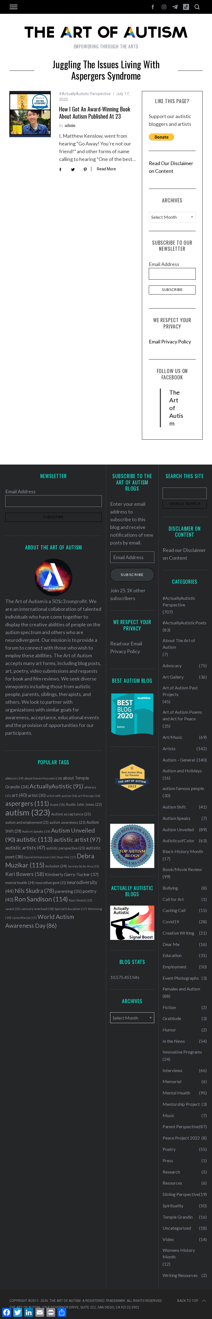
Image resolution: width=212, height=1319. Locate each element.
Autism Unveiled (178, 829)
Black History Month (183, 851)
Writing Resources (180, 1275)
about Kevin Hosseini (43, 778)
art (19, 795)
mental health (20, 882)
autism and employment (27, 822)
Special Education (71, 909)
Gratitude (172, 1018)
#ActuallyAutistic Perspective (85, 94)
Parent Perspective (181, 1126)
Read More (106, 169)
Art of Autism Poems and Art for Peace (182, 715)
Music (168, 1115)
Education (172, 955)
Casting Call (174, 910)
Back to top (187, 1301)
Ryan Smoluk (80, 900)
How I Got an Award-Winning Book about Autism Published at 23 (94, 112)
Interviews (172, 1070)
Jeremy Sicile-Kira (83, 866)
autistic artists (25, 848)
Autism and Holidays (182, 770)
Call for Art (173, 899)
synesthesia (24, 917)
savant (12, 909)
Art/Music (172, 737)
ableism (14, 778)
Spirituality (173, 1205)
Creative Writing (178, 932)
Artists (169, 748)
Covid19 (171, 921)
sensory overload (37, 909)
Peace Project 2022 (181, 1137)
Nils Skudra (34, 890)
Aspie (57, 804)
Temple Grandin (178, 1216)
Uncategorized (177, 1228)
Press (168, 1160)
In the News (174, 1041)
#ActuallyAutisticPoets (184, 622)
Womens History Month (179, 1253)
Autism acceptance (71, 814)
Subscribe (132, 575)
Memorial (172, 1081)
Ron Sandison (41, 899)
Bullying (170, 887)
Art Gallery (173, 676)
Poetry (169, 1149)
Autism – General (179, 759)
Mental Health (176, 1092)
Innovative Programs (182, 1051)
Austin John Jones (84, 804)
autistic (34, 839)
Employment (175, 966)
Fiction (169, 1007)
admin (70, 125)
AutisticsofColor (178, 840)
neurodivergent (50, 883)
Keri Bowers (24, 874)
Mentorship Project (181, 1104)
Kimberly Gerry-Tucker (72, 874)
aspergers (27, 803)
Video (168, 1239)
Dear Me (66, 857)
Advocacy (172, 665)
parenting (68, 891)
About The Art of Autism (179, 644)
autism (27, 812)
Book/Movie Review (182, 869)
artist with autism (62, 795)
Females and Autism (181, 988)
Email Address (164, 264)
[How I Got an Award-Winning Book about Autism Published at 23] (30, 114)
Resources (172, 1182)
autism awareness (67, 822)
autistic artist (77, 839)
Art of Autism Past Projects (180, 691)
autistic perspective (65, 848)
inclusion (56, 866)
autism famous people (183, 788)
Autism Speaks (36, 831)
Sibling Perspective (181, 1194)
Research (171, 1171)
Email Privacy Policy (170, 341)
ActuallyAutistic (56, 786)
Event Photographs (181, 978)
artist (37, 795)
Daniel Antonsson (40, 857)
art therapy (89, 795)
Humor (169, 1029)
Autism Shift (174, 806)
